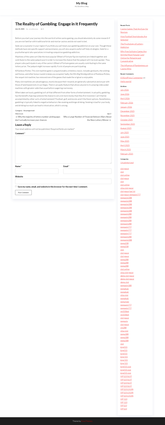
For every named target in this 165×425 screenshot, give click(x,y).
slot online (125, 175)
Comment (20, 133)
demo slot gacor (127, 276)
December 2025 (127, 111)
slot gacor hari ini (127, 191)
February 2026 (126, 102)
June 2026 (124, 94)
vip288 (123, 327)
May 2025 (124, 141)
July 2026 (124, 90)
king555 (123, 347)
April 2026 (125, 98)
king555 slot (125, 366)
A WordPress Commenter (131, 77)
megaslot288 (126, 197)
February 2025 (126, 154)
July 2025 (124, 132)
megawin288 (126, 214)
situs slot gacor (127, 188)
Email (66, 166)
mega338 (124, 243)
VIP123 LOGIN (126, 389)
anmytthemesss (33, 29)
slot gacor (124, 168)
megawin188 (126, 285)
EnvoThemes (86, 421)
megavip (124, 321)
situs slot (124, 295)
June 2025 (124, 137)
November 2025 (127, 115)
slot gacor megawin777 (130, 194)
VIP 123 (123, 399)
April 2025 (125, 145)
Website (19, 176)
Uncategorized (28, 110)
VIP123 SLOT (126, 376)
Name (18, 166)
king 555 (124, 357)
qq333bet (124, 311)
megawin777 (126, 227)
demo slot (124, 282)
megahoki (124, 288)
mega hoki (124, 301)
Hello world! (125, 81)
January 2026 (126, 107)
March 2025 (125, 149)
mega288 (124, 259)
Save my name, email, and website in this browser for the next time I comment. (53, 186)
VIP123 (123, 405)
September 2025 (127, 124)
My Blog (81, 3)
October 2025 (126, 119)
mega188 (124, 334)
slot (122, 172)
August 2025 (125, 128)
